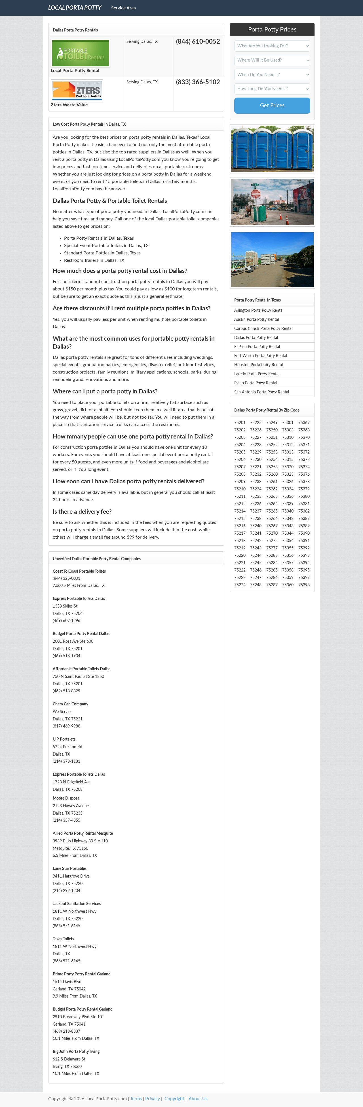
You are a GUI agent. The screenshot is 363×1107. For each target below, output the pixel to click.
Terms (136, 1099)
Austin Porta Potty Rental (256, 320)
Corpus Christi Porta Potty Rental (263, 329)
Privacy (152, 1099)
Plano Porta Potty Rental (255, 383)
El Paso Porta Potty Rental (257, 347)
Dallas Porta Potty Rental (256, 338)
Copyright (174, 1099)
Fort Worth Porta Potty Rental (260, 356)
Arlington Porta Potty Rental (258, 311)
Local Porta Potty (74, 8)
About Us (198, 1099)
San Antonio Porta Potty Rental (261, 392)
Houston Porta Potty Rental (258, 365)
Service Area (123, 8)
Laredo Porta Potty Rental (256, 374)
